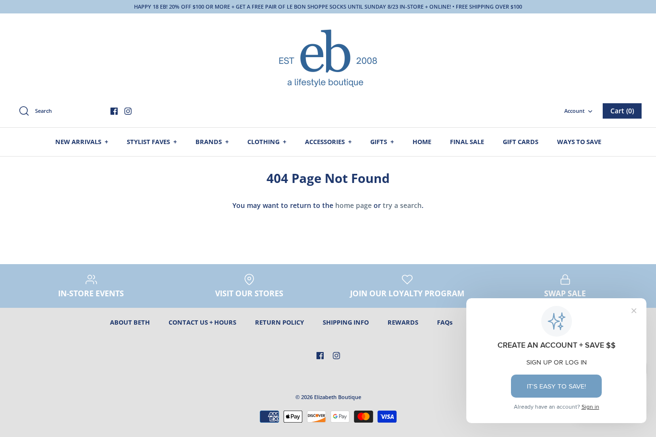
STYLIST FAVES (152, 141)
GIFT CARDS (520, 141)
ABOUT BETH (130, 322)
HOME (422, 141)
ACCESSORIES (328, 141)
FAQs (444, 322)
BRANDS (212, 141)
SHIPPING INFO (346, 322)
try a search (402, 205)
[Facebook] (114, 111)
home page (353, 205)
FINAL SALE (467, 141)
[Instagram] (128, 111)
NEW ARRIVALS (81, 141)
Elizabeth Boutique (337, 397)
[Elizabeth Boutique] (328, 57)
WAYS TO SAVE (579, 141)
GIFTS (382, 141)
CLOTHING (266, 141)
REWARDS (403, 322)
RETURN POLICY (279, 322)
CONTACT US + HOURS (202, 322)
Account (574, 110)
